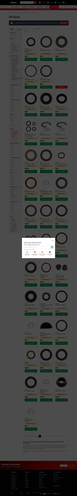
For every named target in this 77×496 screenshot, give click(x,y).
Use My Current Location (30, 249)
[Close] (52, 240)
